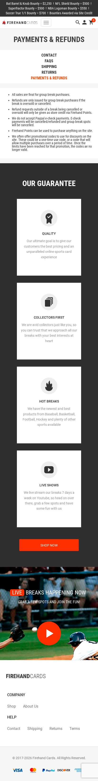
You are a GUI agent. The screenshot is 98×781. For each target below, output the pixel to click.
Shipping (49, 66)
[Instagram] (15, 685)
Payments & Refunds (49, 78)
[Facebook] (6, 685)
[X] (10, 685)
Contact (49, 55)
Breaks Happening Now (49, 592)
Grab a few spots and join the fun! (49, 602)
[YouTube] (20, 685)
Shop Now (49, 545)
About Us (30, 706)
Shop (11, 706)
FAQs (49, 61)
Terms (74, 728)
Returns (49, 72)
